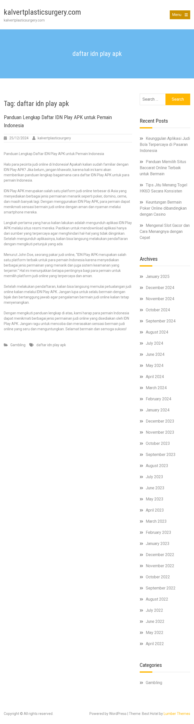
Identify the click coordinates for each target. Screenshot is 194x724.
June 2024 (155, 354)
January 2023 (157, 543)
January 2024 (157, 410)
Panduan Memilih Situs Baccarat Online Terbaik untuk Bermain (163, 167)
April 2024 (155, 376)
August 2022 (157, 599)
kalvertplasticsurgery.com (42, 12)
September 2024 (161, 321)
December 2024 (160, 287)
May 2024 (154, 365)
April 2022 (155, 643)
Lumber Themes (177, 714)
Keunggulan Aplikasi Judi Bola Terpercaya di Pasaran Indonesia (165, 144)
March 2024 (156, 387)
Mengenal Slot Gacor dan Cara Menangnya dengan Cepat (165, 231)
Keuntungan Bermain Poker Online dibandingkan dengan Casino (163, 208)
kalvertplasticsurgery (54, 138)
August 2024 (157, 332)
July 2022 (154, 610)
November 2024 (160, 298)
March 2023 (156, 521)
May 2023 (154, 499)
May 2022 (154, 632)
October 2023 (158, 443)
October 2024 (158, 310)
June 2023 (155, 488)
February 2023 (158, 532)
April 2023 (155, 510)
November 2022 (160, 565)
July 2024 (154, 343)
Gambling (18, 345)
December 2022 (160, 554)
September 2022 (161, 588)
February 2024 (158, 399)
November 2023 (160, 432)
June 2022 (155, 621)
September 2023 (161, 454)
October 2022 (158, 577)
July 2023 (154, 476)
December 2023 (160, 421)
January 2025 (157, 276)
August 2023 (157, 465)
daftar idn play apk (51, 345)
